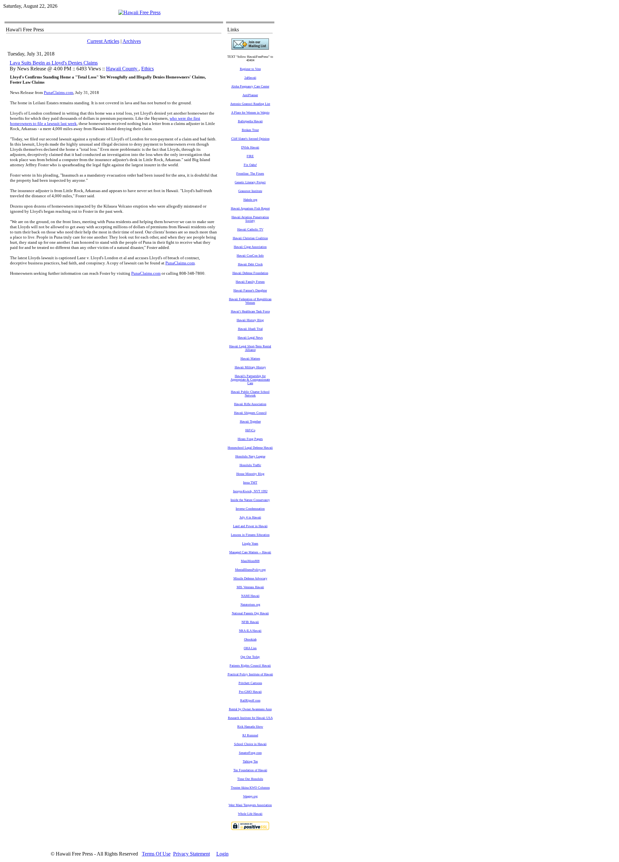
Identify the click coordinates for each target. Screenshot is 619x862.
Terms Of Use (156, 854)
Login (222, 854)
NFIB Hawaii (250, 622)
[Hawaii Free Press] (139, 12)
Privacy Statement (191, 854)
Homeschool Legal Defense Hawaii (250, 447)
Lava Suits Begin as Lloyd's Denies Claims (54, 63)
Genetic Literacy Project (250, 182)
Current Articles (103, 41)
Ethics (147, 68)
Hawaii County (122, 68)
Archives (132, 41)
